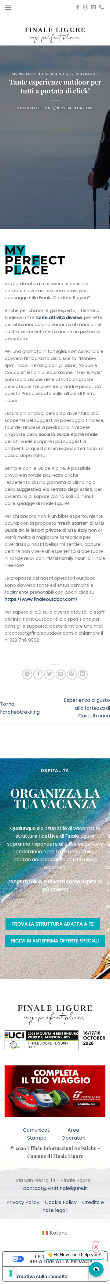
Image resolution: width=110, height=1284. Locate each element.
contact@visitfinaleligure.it (55, 1188)
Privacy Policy (22, 1202)
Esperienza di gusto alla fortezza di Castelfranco (87, 708)
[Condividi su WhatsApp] (27, 674)
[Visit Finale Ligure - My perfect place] (55, 35)
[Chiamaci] (101, 7)
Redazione (83, 108)
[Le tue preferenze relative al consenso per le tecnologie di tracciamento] (10, 1273)
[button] (8, 7)
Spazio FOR (87, 74)
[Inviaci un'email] (93, 7)
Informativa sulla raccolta (38, 1276)
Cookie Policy (61, 1202)
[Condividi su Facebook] (38, 674)
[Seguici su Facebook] (77, 7)
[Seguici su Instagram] (85, 7)
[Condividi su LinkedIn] (83, 674)
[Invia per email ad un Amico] (61, 674)
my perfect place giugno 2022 (43, 74)
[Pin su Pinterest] (72, 674)
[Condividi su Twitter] (49, 674)
